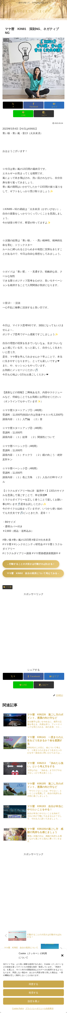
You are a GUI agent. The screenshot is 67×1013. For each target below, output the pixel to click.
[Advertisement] (33, 630)
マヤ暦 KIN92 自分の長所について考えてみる (32, 573)
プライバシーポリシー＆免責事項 (39, 1008)
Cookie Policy (18, 1008)
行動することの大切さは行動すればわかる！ (32, 564)
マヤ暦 (9, 587)
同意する (33, 984)
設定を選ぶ (33, 1001)
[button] (62, 955)
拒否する (33, 992)
